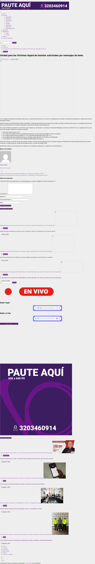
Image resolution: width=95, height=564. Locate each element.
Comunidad (9, 20)
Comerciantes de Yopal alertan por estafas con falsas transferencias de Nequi (21, 478)
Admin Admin (5, 59)
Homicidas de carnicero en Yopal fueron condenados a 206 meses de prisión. (24, 175)
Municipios (9, 25)
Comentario (4, 194)
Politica (8, 23)
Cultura (8, 22)
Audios (5, 36)
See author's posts (5, 168)
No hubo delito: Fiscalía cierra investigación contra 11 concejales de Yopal (20, 503)
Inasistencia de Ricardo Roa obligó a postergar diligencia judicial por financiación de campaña (26, 251)
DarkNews (29, 563)
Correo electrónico (5, 199)
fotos (7, 33)
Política (5, 505)
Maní (4, 537)
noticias (5, 15)
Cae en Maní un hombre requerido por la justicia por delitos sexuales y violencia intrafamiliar (26, 534)
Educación (8, 27)
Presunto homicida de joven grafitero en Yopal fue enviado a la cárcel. (22, 173)
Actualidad (8, 17)
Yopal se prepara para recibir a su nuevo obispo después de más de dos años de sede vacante (26, 453)
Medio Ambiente (10, 28)
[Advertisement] (34, 9)
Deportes (5, 30)
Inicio (4, 13)
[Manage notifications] (3, 561)
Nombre (3, 196)
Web (1, 202)
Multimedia (6, 31)
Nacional (8, 18)
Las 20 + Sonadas (7, 38)
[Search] (0, 41)
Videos (8, 35)
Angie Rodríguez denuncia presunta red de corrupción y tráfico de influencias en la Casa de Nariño (27, 225)
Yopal (4, 481)
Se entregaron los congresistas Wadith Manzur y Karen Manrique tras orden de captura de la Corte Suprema (30, 272)
